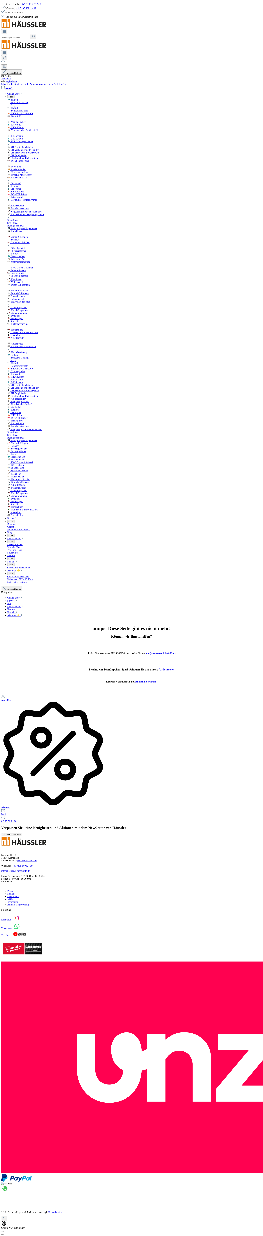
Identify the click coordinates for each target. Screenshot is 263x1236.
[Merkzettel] (3, 63)
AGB (10, 899)
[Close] (2, 1234)
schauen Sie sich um (145, 681)
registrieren (11, 81)
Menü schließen (14, 73)
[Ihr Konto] (4, 67)
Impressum (12, 902)
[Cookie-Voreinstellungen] (2, 1231)
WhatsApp (6, 928)
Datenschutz (13, 896)
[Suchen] (33, 36)
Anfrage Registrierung (18, 904)
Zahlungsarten (46, 84)
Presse (10, 891)
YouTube (5, 935)
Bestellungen (59, 84)
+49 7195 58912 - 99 (26, 8)
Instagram (6, 919)
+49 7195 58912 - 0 (31, 4)
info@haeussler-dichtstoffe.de (161, 653)
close (11, 97)
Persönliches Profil (20, 84)
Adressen (34, 84)
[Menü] (4, 31)
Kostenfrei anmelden (11, 834)
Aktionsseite (166, 669)
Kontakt (11, 893)
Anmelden (6, 78)
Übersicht (6, 84)
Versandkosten (55, 1212)
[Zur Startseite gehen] (24, 27)
